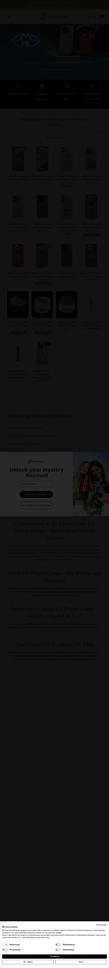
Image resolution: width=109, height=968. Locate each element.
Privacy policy (101, 925)
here (47, 938)
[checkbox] (5, 944)
